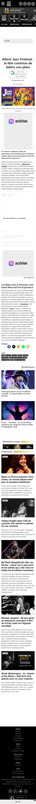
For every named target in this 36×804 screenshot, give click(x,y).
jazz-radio (8, 355)
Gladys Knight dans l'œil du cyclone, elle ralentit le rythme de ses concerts (17, 523)
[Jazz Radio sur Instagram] (25, 791)
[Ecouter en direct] (25, 4)
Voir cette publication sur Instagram (14, 218)
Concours (18, 765)
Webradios (14, 24)
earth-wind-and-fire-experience (18, 357)
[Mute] (34, 10)
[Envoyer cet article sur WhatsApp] (23, 348)
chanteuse (24, 304)
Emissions (18, 736)
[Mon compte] (33, 4)
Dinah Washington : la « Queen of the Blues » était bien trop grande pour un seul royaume (17, 676)
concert (14, 355)
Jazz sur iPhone (18, 771)
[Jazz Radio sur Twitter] (15, 791)
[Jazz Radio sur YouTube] (20, 791)
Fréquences (27, 24)
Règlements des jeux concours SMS (18, 782)
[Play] (2, 16)
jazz (11, 308)
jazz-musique (5, 360)
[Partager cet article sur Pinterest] (18, 348)
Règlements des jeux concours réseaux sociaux (18, 779)
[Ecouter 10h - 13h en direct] (18, 447)
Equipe (18, 734)
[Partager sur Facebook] (8, 348)
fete (12, 360)
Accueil (4, 24)
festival (20, 355)
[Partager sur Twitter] (13, 348)
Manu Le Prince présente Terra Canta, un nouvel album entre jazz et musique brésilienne (17, 479)
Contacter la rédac (18, 751)
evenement (5, 357)
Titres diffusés (18, 738)
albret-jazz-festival (19, 360)
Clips (18, 746)
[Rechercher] (29, 4)
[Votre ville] (21, 4)
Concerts (18, 749)
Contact (18, 731)
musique (25, 355)
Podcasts (18, 757)
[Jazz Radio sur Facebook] (10, 791)
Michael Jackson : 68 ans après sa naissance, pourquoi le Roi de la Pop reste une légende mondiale (17, 622)
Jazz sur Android (18, 773)
